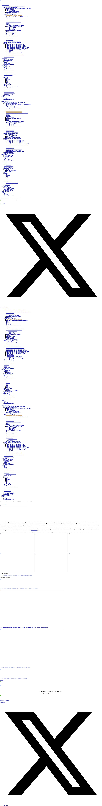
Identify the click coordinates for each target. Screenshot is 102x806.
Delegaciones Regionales (13, 11)
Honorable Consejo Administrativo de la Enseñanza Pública (18, 8)
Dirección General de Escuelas (10, 7)
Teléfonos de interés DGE (55, 693)
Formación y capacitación (9, 93)
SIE (7, 82)
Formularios (8, 68)
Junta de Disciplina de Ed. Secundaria (14, 52)
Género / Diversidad (8, 75)
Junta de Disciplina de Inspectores (13, 53)
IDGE (7, 80)
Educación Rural (11, 28)
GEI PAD (8, 79)
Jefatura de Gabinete (10, 10)
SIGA (7, 81)
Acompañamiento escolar (11, 32)
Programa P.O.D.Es (10, 33)
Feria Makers (34, 530)
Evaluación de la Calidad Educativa (13, 30)
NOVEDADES (5, 89)
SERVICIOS (4, 65)
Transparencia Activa (8, 56)
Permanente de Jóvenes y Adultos (13, 22)
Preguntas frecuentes (8, 69)
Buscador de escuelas (8, 71)
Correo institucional (8, 87)
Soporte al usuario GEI (9, 99)
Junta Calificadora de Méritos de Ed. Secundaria (16, 46)
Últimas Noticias (7, 91)
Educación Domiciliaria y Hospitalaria (16, 25)
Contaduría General (12, 39)
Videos (5, 62)
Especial (8, 24)
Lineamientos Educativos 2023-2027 (13, 12)
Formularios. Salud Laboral (12, 86)
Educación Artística (12, 27)
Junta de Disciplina (10, 51)
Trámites (6, 67)
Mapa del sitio (7, 88)
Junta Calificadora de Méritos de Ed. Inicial (15, 44)
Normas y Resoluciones (11, 74)
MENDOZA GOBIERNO (4, 700)
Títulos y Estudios (8, 84)
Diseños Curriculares (8, 59)
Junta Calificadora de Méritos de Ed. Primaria (15, 45)
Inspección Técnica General (12, 35)
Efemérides (6, 61)
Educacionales (7, 66)
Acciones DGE (9, 13)
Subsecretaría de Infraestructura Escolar (12, 42)
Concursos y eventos (8, 94)
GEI (7, 78)
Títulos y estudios (10, 34)
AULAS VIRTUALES (6, 95)
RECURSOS (4, 58)
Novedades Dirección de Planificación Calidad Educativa (13, 575)
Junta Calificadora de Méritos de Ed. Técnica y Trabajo (17, 47)
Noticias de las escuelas (9, 92)
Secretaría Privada (10, 9)
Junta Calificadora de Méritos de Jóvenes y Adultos (17, 48)
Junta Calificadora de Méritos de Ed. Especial (15, 49)
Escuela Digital (7, 63)
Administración (9, 38)
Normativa (6, 73)
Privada (7, 23)
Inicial (7, 17)
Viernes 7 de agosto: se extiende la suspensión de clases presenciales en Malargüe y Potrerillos (19, 588)
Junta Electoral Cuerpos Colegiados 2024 (15, 54)
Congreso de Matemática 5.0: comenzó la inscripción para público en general (15, 667)
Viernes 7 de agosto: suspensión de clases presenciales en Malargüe (13, 678)
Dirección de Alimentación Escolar (13, 41)
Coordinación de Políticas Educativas (14, 15)
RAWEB (8, 83)
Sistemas (6, 77)
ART (5, 76)
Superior (8, 31)
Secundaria (8, 19)
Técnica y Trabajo (10, 21)
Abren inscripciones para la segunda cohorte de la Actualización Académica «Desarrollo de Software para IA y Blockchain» (24, 627)
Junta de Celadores (10, 50)
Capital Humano (9, 40)
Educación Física (11, 29)
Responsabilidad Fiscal (9, 57)
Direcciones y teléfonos (9, 70)
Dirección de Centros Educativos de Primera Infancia (17, 16)
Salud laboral (7, 85)
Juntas (5, 43)
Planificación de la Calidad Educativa (14, 26)
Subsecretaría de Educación (10, 14)
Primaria (8, 18)
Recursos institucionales (9, 64)
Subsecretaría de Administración (11, 36)
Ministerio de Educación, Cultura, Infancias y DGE (14, 6)
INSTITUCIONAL (5, 5)
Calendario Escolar (8, 60)
